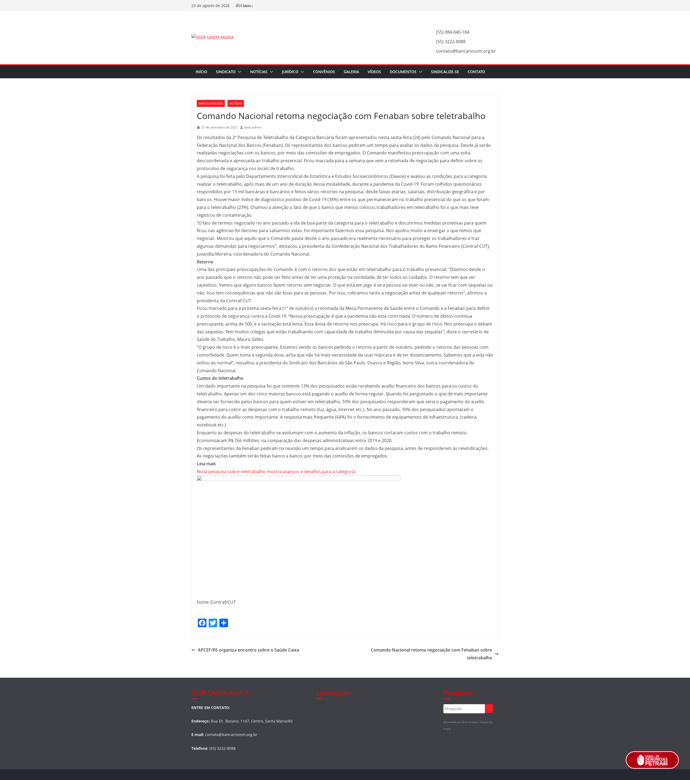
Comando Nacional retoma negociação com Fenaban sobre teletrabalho (431, 654)
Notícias (258, 71)
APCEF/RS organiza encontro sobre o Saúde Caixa (248, 650)
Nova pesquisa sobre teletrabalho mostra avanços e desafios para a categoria (276, 471)
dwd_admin (252, 127)
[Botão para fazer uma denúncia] (652, 760)
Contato (476, 71)
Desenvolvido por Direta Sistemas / (461, 722)
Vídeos (374, 71)
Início (201, 71)
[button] (239, 72)
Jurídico (290, 71)
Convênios (324, 71)
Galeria (351, 71)
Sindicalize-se (445, 71)
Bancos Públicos (211, 103)
